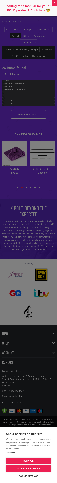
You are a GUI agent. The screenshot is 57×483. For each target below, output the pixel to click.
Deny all (28, 461)
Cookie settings (28, 476)
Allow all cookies (28, 468)
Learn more (10, 452)
